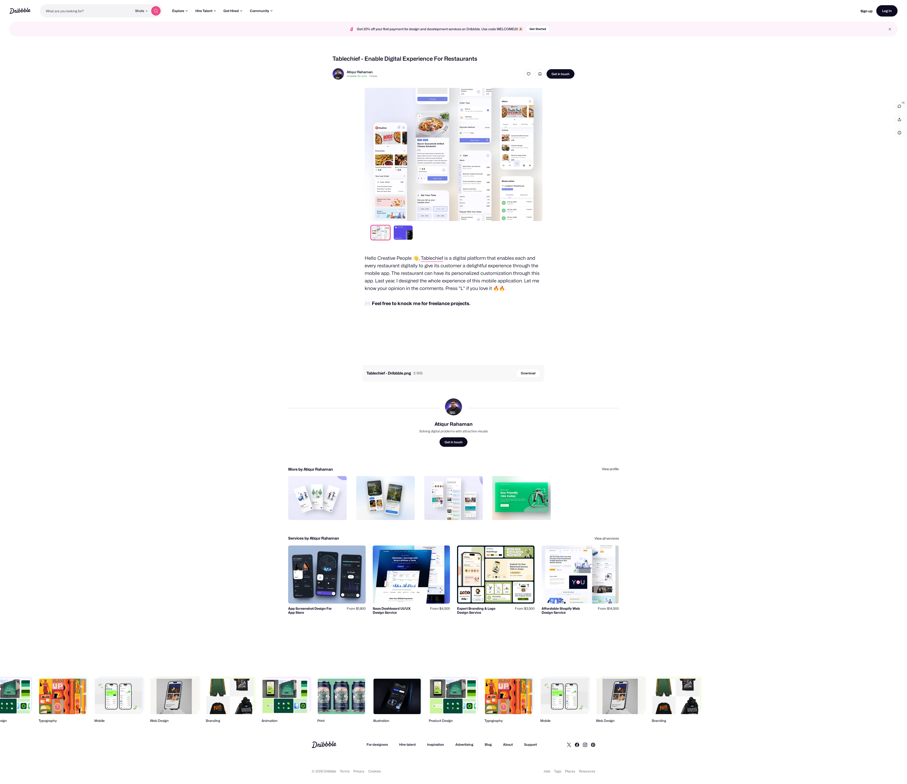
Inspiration (435, 744)
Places (570, 771)
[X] (569, 744)
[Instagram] (585, 744)
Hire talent (407, 744)
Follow (373, 76)
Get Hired (231, 11)
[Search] (156, 11)
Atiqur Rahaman (360, 72)
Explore (178, 11)
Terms (345, 771)
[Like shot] (528, 74)
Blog (488, 744)
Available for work (357, 76)
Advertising (464, 744)
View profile (610, 469)
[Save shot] (540, 74)
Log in (887, 11)
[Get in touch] (319, 511)
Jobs (546, 771)
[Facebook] (577, 744)
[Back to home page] (19, 11)
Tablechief (432, 258)
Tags (557, 771)
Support (530, 744)
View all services (607, 538)
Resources (587, 771)
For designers (377, 744)
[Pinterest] (593, 744)
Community (259, 11)
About (508, 744)
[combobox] (86, 10)
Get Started (538, 29)
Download (528, 373)
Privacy (358, 771)
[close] (890, 29)
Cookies (374, 771)
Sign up (866, 11)
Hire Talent (203, 11)
